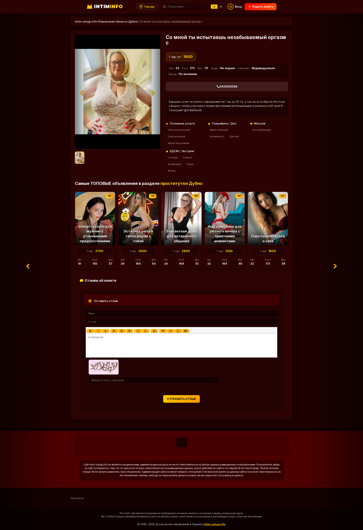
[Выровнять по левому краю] (114, 331)
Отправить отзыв (181, 398)
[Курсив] (98, 331)
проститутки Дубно (181, 183)
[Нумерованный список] (145, 331)
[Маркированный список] (138, 331)
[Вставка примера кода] (170, 331)
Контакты (77, 498)
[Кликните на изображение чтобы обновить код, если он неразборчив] (103, 366)
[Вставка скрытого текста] (185, 331)
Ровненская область (112, 21)
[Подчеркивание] (105, 331)
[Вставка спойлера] (178, 331)
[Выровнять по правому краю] (129, 331)
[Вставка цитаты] (163, 331)
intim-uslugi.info (86, 21)
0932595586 (228, 86)
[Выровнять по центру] (121, 331)
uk (221, 6)
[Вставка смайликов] (154, 331)
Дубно (132, 21)
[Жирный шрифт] (90, 331)
